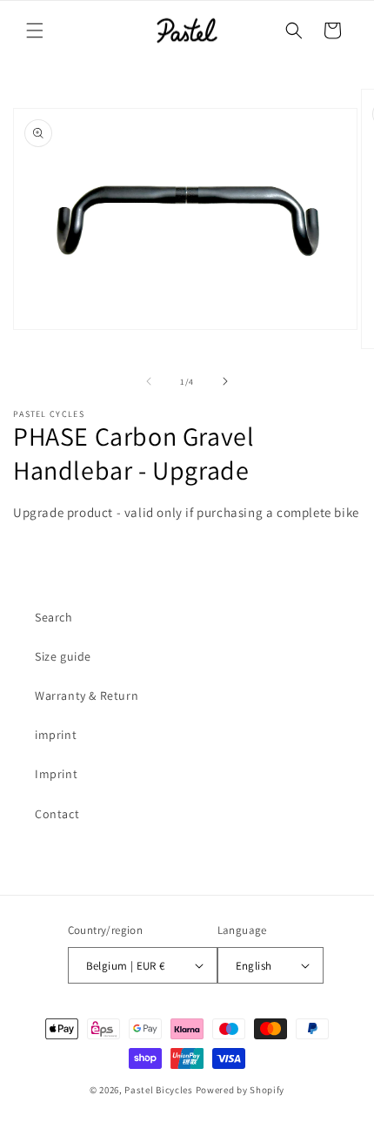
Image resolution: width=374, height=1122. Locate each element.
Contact (57, 814)
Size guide (63, 656)
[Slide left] (149, 381)
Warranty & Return (86, 695)
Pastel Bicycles (158, 1090)
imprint (56, 734)
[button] (35, 30)
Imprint (56, 774)
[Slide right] (225, 381)
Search (54, 617)
